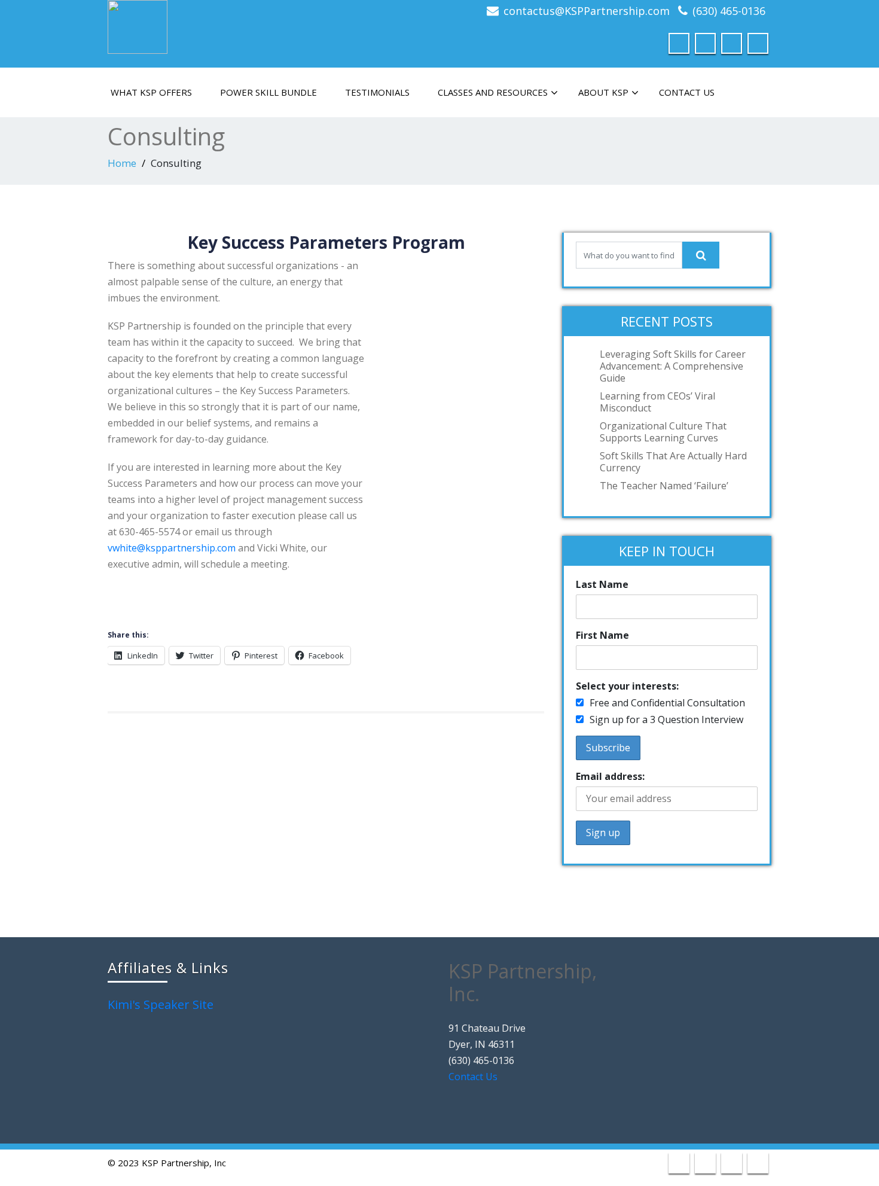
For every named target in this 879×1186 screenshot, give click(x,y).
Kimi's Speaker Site (160, 1004)
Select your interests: (627, 686)
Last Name (602, 584)
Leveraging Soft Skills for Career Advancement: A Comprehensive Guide (673, 366)
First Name (602, 635)
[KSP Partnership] (137, 24)
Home (122, 163)
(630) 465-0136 (728, 11)
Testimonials (377, 92)
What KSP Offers (151, 92)
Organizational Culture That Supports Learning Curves (663, 432)
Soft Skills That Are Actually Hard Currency (673, 462)
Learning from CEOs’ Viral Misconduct (657, 402)
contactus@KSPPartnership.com (586, 11)
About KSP (603, 92)
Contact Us (687, 92)
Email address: (610, 776)
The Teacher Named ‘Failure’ (664, 486)
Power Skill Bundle (268, 92)
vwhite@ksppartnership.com (172, 547)
